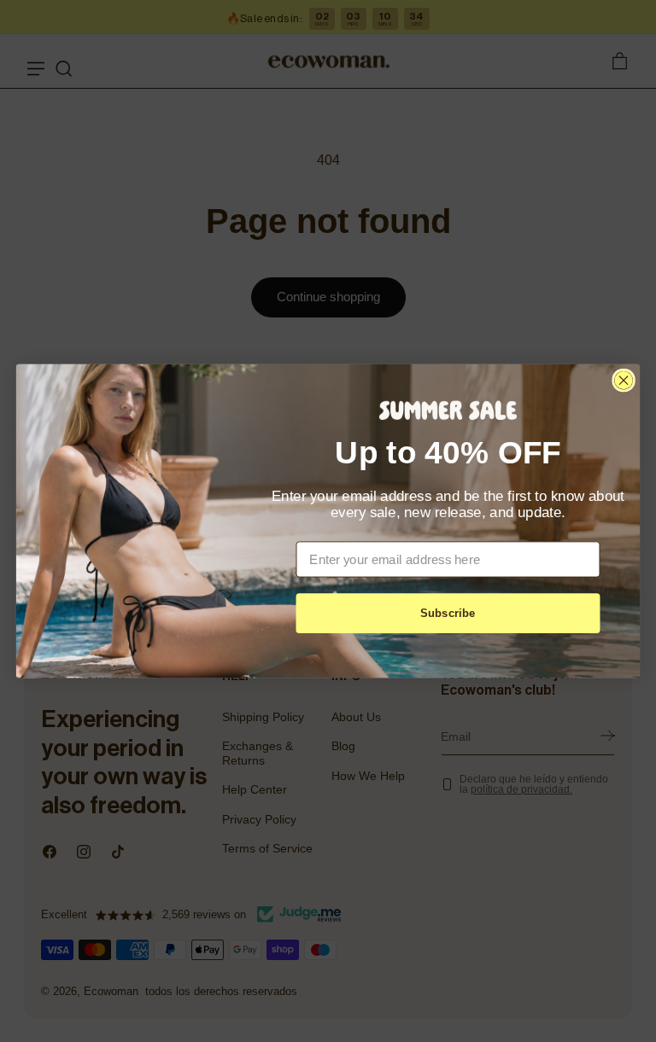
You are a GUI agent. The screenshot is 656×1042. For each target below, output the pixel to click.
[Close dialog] (623, 380)
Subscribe (448, 613)
